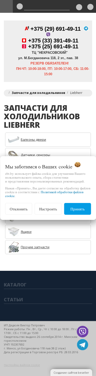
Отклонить (19, 208)
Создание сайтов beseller (71, 372)
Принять (77, 208)
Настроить (48, 208)
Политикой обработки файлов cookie (44, 194)
